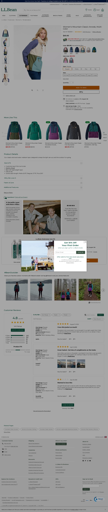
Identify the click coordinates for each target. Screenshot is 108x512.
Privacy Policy (70, 262)
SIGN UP (80, 252)
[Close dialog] (84, 242)
